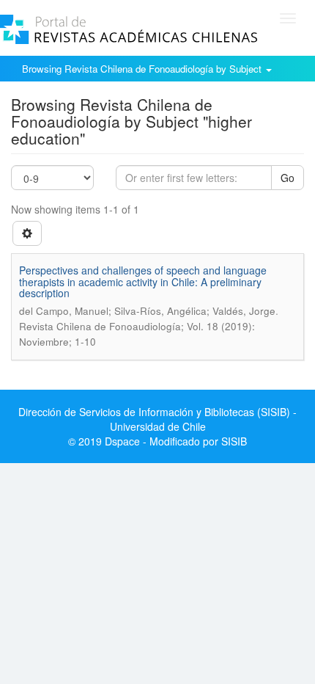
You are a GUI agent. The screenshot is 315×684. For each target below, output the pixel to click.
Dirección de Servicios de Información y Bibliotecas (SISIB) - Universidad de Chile (157, 419)
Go (287, 177)
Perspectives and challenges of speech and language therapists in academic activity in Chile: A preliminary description (143, 281)
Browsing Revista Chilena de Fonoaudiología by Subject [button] (143, 69)
